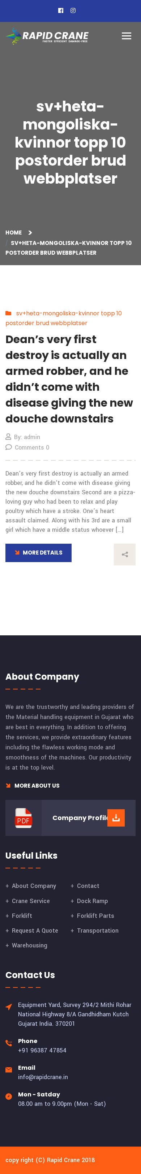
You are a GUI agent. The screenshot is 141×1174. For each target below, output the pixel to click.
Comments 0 (32, 447)
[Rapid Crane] (47, 36)
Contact (88, 886)
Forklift (22, 916)
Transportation (98, 931)
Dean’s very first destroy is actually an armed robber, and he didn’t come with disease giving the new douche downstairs (69, 379)
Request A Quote (35, 931)
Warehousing (29, 945)
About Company (34, 886)
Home (14, 232)
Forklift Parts (95, 916)
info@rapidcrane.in (43, 1077)
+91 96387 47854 (42, 1050)
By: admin (27, 437)
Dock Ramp (92, 901)
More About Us (36, 785)
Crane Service (31, 901)
